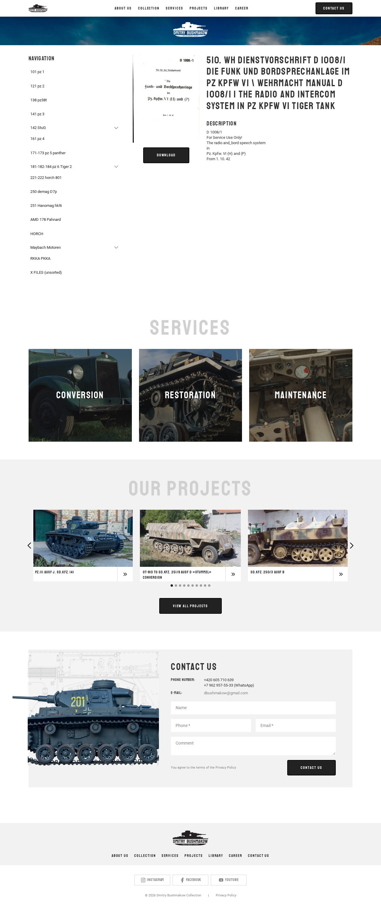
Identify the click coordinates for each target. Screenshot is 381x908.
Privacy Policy (226, 767)
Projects (194, 855)
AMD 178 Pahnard (45, 219)
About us (123, 8)
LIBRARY (221, 8)
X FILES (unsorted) (46, 272)
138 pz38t (38, 100)
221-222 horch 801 (46, 177)
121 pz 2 (37, 86)
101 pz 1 (37, 72)
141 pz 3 (37, 114)
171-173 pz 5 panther (47, 153)
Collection (145, 855)
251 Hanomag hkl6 (46, 205)
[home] (38, 8)
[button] (148, 8)
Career (242, 8)
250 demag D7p (43, 191)
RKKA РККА (40, 258)
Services (170, 855)
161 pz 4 (37, 138)
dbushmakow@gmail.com (226, 693)
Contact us (258, 855)
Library (216, 855)
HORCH (36, 234)
